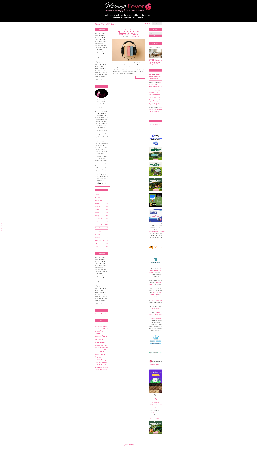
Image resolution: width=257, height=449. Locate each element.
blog (104, 324)
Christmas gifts (97, 328)
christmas (105, 326)
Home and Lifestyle (128, 29)
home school (96, 349)
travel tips (99, 369)
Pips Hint (151, 74)
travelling (100, 367)
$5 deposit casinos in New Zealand (155, 270)
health (99, 347)
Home (96, 23)
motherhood (103, 351)
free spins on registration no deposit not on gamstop (156, 405)
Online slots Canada (156, 318)
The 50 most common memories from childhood (155, 84)
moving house (97, 354)
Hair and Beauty (99, 219)
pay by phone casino (157, 300)
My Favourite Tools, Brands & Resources (105, 24)
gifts (96, 347)
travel (99, 365)
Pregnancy (97, 237)
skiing (100, 362)
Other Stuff (98, 231)
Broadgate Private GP (156, 364)
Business (97, 194)
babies (96, 324)
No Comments (134, 36)
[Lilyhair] (155, 389)
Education (97, 203)
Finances (97, 212)
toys (95, 365)
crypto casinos (156, 413)
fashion (96, 345)
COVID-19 (104, 328)
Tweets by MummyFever (101, 314)
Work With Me (108, 23)
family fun (98, 334)
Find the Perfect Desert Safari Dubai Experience (155, 76)
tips (103, 362)
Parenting (97, 234)
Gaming (97, 215)
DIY (96, 331)
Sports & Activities (100, 240)
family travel (100, 343)
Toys (96, 243)
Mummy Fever (128, 445)
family (102, 331)
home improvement (104, 347)
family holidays (98, 336)
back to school (100, 324)
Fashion (97, 209)
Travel (96, 246)
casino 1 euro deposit (155, 419)
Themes (101, 23)
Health (96, 222)
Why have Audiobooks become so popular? (128, 33)
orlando (100, 357)
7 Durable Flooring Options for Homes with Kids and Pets (155, 62)
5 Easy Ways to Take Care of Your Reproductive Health (155, 92)
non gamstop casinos (155, 399)
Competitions (98, 200)
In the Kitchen (99, 228)
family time (101, 340)
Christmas (97, 197)
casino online (155, 308)
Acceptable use (103, 439)
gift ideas (104, 345)
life (99, 349)
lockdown (101, 349)
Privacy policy (113, 439)
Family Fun (97, 206)
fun (98, 345)
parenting (98, 360)
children (100, 326)
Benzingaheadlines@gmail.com (157, 231)
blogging (96, 326)
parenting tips (104, 360)
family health (104, 333)
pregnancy (97, 362)
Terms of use (122, 439)
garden (100, 345)
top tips (105, 362)
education (98, 331)
